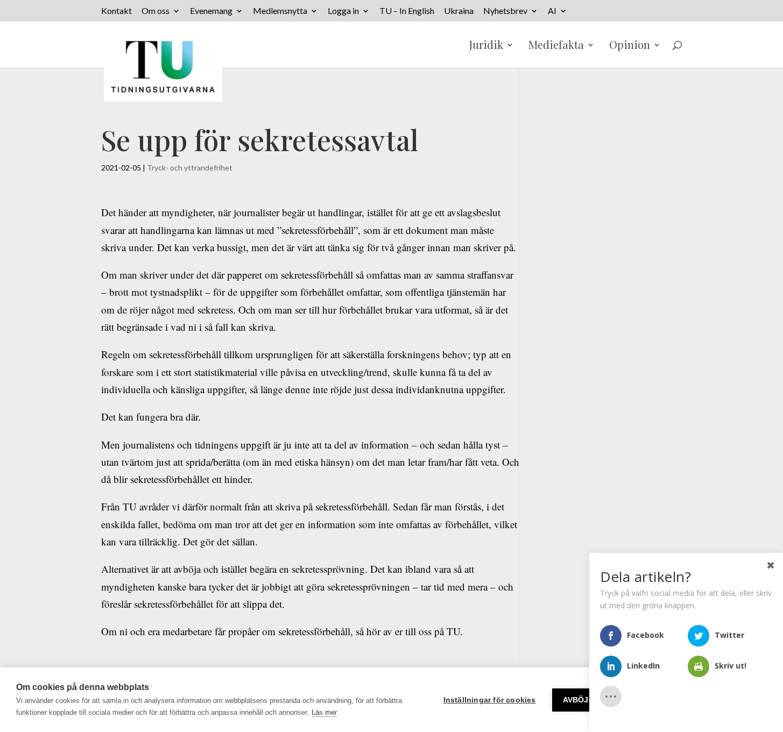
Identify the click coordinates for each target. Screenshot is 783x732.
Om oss (156, 11)
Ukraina (459, 11)
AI (552, 11)
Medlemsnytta (280, 11)
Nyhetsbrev (505, 11)
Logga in (343, 11)
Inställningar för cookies (489, 700)
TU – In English (406, 11)
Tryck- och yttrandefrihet (189, 167)
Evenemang (211, 11)
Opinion (629, 46)
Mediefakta (556, 46)
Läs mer (324, 712)
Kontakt (116, 11)
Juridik (486, 46)
